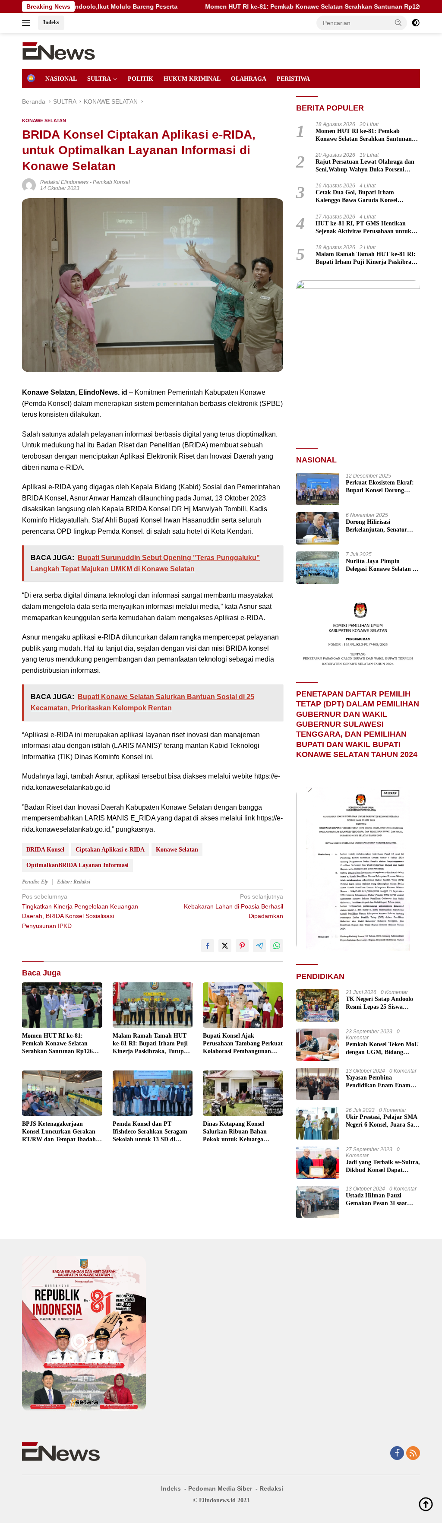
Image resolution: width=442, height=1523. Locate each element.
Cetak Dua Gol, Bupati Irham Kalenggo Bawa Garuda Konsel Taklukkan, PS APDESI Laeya (357, 196)
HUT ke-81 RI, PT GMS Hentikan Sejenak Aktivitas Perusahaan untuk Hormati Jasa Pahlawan (363, 227)
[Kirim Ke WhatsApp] (276, 945)
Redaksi (271, 1488)
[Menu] (28, 23)
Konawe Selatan (177, 849)
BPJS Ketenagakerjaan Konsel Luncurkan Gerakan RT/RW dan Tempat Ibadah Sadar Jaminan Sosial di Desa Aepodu (61, 1132)
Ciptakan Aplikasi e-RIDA (110, 849)
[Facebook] (397, 1453)
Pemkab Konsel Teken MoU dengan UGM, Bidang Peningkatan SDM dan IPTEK (382, 1048)
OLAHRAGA (248, 79)
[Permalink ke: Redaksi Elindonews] (29, 184)
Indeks (51, 22)
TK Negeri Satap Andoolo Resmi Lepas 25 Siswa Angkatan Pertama (379, 1003)
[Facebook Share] (207, 945)
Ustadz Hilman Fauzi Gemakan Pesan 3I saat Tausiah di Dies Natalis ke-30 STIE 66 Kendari (380, 1199)
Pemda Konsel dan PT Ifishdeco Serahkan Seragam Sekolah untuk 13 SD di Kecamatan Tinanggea (150, 1132)
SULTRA (99, 79)
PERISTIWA (293, 79)
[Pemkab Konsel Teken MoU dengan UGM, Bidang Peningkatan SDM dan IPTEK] (317, 1045)
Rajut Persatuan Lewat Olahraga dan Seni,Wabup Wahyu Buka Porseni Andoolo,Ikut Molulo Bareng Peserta (365, 166)
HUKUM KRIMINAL (192, 79)
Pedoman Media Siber (220, 1488)
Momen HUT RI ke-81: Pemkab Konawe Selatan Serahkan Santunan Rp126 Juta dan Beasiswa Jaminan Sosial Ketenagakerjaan (58, 1044)
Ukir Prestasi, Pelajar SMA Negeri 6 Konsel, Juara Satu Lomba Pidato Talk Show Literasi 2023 (382, 1121)
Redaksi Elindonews (64, 182)
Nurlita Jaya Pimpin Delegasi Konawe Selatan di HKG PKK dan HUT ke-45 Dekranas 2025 (382, 565)
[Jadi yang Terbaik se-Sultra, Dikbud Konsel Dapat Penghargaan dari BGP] (317, 1162)
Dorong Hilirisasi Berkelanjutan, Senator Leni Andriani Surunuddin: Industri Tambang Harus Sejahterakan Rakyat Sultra (383, 526)
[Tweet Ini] (224, 945)
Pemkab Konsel (111, 182)
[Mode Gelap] (415, 23)
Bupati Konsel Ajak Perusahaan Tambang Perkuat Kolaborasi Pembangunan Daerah (243, 1044)
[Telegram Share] (259, 945)
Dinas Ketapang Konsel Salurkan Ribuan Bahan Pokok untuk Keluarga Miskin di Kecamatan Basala (240, 1132)
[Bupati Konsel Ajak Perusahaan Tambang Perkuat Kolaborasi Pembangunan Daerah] (243, 1004)
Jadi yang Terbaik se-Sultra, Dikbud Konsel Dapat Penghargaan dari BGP (383, 1166)
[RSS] (413, 1453)
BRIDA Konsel (45, 849)
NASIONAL (61, 79)
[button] (398, 22)
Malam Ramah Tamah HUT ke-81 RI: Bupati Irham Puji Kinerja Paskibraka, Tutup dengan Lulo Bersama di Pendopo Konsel (150, 1044)
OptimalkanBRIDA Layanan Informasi (77, 865)
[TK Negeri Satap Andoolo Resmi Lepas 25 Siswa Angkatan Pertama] (317, 1005)
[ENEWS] (58, 50)
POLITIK (140, 79)
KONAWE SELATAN (44, 120)
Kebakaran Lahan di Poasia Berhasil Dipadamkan (233, 906)
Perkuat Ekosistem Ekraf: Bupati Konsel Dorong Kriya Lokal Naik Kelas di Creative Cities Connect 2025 (380, 486)
